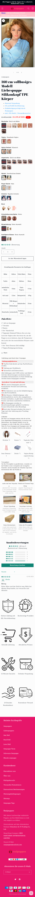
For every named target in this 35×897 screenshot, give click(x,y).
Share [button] (5, 353)
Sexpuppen (8, 726)
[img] (5, 577)
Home (3, 13)
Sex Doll (7, 735)
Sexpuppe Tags (9, 803)
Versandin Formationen (12, 785)
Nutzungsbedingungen (12, 794)
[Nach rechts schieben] (22, 72)
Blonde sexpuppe (10, 758)
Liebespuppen (9, 731)
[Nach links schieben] (13, 72)
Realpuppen (14, 894)
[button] (2, 8)
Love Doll (7, 744)
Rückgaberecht (9, 780)
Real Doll (7, 740)
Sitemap (7, 798)
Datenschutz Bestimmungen (14, 789)
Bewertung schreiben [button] (17, 565)
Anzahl (3, 248)
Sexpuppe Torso (9, 749)
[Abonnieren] (29, 872)
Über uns (7, 776)
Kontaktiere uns (10, 771)
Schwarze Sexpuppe (11, 753)
